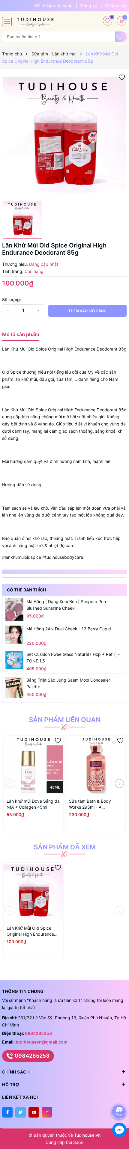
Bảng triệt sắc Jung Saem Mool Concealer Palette (68, 683)
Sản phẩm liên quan (64, 719)
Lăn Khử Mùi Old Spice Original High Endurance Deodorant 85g (30, 931)
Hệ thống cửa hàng (54, 5)
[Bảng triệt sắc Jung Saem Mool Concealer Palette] (14, 687)
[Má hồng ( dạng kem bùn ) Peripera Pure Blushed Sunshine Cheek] (14, 609)
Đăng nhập (116, 5)
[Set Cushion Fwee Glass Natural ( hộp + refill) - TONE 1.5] (14, 660)
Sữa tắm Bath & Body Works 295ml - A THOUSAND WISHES (90, 804)
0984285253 (38, 1033)
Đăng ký (89, 5)
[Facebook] (7, 1112)
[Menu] (7, 21)
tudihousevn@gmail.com (42, 1041)
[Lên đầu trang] (120, 1096)
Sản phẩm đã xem (65, 847)
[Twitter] (20, 1112)
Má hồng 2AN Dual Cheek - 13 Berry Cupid (68, 628)
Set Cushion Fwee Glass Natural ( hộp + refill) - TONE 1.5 (73, 657)
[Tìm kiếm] (121, 36)
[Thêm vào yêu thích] (122, 76)
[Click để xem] (64, 134)
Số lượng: (11, 299)
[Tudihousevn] (35, 20)
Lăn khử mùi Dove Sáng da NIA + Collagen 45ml (33, 804)
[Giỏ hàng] (121, 20)
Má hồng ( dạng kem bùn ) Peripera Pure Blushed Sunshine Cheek (66, 605)
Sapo (78, 1142)
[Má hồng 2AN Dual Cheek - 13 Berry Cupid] (14, 635)
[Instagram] (47, 1112)
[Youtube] (33, 1112)
